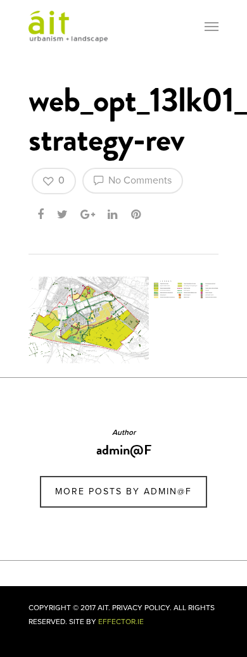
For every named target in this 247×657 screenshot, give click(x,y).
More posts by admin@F (123, 491)
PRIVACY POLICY (141, 607)
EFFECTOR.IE (121, 621)
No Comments (139, 180)
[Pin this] (137, 213)
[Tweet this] (63, 213)
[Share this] (41, 213)
